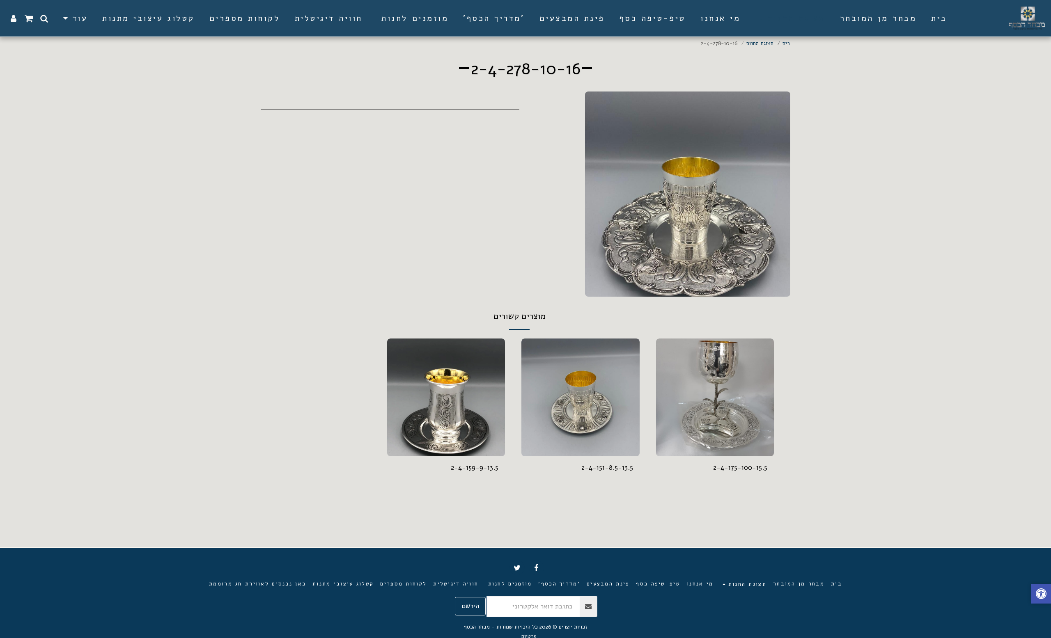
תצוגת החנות (759, 43)
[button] (44, 18)
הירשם (470, 606)
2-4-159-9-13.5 (474, 467)
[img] (580, 397)
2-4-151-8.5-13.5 (607, 467)
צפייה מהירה (714, 436)
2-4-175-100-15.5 (740, 467)
